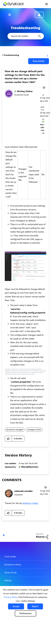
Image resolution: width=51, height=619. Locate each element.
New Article (38, 61)
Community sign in (39, 15)
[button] (16, 606)
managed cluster (34, 429)
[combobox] (25, 36)
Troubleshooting (11, 55)
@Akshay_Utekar (30, 503)
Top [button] (3, 535)
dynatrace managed (14, 429)
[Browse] (10, 14)
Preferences (25, 613)
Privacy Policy (10, 597)
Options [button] (47, 55)
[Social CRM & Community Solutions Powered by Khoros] (42, 536)
